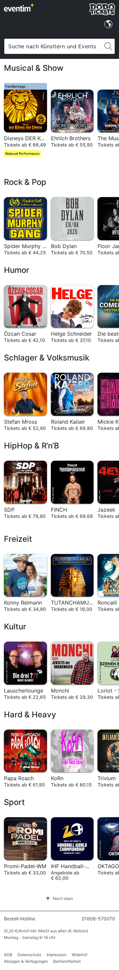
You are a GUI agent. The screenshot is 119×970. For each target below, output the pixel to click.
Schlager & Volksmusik (46, 357)
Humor (16, 270)
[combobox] (53, 46)
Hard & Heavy (30, 714)
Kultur (15, 626)
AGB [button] (8, 954)
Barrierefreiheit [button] (67, 961)
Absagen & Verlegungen (26, 961)
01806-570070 (98, 918)
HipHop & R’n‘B (31, 445)
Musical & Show (33, 68)
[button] (59, 898)
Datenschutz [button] (29, 954)
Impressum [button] (56, 954)
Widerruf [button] (79, 954)
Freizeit (18, 539)
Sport (14, 802)
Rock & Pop (25, 182)
